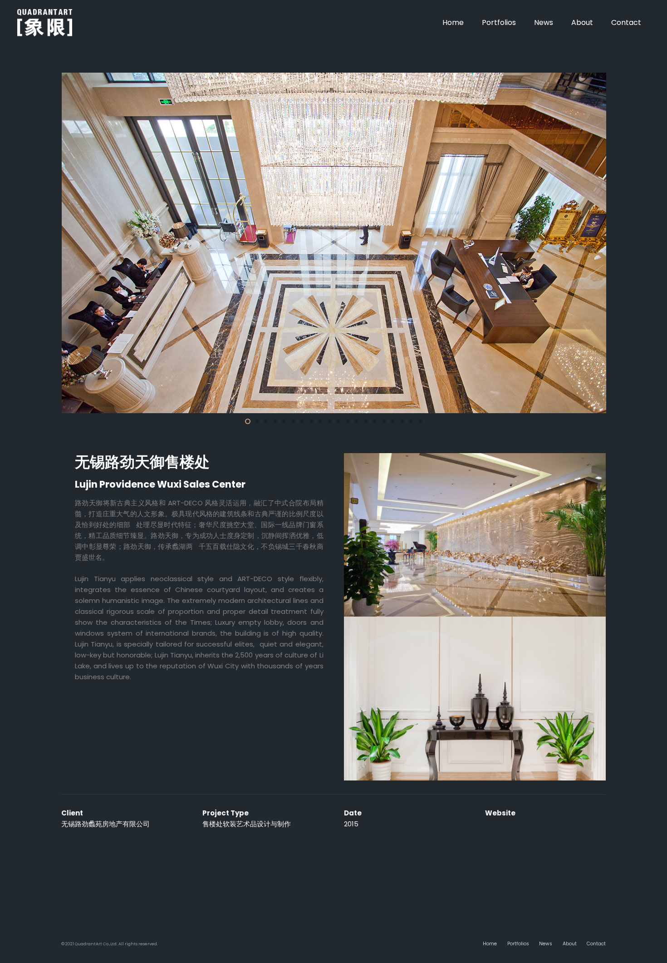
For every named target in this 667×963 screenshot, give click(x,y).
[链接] (45, 22)
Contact (596, 943)
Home (490, 943)
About (570, 943)
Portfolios (518, 943)
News (545, 943)
